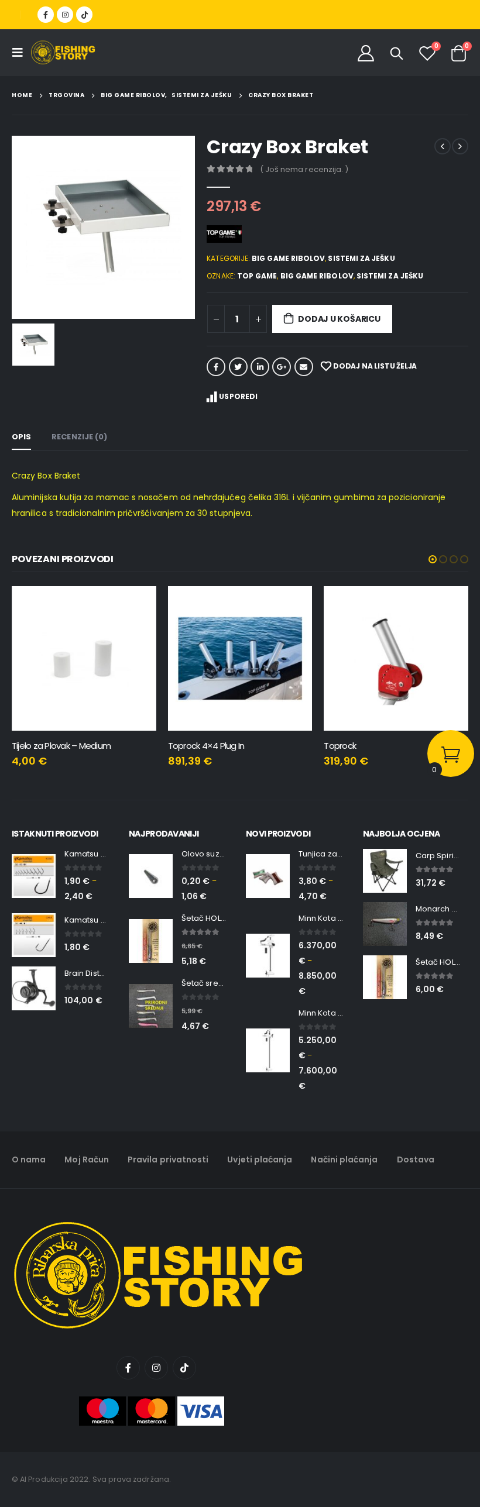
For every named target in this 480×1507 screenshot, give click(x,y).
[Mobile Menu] (21, 53)
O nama (29, 1159)
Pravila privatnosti (168, 1159)
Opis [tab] (21, 436)
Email (303, 366)
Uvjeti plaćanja (259, 1159)
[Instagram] (65, 14)
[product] (84, 658)
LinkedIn (260, 366)
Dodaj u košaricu (339, 319)
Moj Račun (86, 1159)
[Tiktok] (84, 14)
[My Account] (366, 52)
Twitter (238, 366)
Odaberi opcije (292, 605)
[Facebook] (45, 14)
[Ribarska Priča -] (62, 52)
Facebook (216, 366)
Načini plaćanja (344, 1159)
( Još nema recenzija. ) (304, 169)
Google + (281, 366)
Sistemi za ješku (361, 258)
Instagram (156, 1367)
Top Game (257, 276)
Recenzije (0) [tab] (79, 436)
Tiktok (184, 1367)
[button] (432, 559)
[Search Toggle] (397, 53)
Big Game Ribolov (288, 258)
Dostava (416, 1159)
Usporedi (238, 396)
